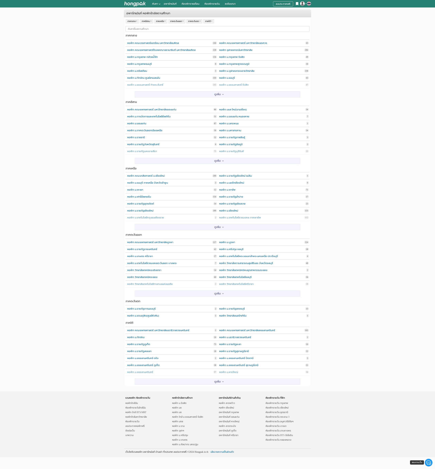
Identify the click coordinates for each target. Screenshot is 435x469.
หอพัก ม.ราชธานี (136, 137)
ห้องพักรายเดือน (190, 3)
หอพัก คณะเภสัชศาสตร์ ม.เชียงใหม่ (146, 175)
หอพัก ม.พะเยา (135, 189)
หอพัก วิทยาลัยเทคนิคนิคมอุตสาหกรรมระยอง (243, 270)
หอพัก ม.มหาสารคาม (230, 130)
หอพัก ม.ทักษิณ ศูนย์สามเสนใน (143, 77)
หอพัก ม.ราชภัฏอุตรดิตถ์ (140, 203)
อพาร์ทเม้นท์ (170, 3)
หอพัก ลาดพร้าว (227, 403)
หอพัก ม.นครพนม (229, 123)
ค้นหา (155, 3)
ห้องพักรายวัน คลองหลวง (278, 440)
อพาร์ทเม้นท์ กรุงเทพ (229, 412)
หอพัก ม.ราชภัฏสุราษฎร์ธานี (234, 351)
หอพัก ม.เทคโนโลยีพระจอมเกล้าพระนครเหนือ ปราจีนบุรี (248, 256)
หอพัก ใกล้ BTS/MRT (135, 412)
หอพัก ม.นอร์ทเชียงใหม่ (231, 182)
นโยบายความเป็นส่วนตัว (222, 452)
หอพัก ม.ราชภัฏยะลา (230, 344)
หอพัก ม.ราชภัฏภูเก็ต (138, 344)
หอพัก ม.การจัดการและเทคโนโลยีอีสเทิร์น (148, 116)
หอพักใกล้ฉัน (131, 403)
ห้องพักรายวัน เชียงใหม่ (277, 407)
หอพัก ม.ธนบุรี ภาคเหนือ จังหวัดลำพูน (147, 182)
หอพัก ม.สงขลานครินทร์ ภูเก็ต (143, 365)
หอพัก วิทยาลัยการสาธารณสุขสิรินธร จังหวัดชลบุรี (246, 263)
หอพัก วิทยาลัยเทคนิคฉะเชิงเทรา (144, 270)
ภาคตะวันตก (193, 21)
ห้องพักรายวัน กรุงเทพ (277, 403)
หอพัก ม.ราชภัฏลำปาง (231, 196)
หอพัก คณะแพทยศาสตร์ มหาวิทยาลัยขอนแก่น (151, 109)
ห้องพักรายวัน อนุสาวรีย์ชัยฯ (279, 421)
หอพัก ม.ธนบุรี (227, 77)
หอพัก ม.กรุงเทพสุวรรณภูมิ (234, 64)
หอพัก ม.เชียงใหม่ (228, 210)
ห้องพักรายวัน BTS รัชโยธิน (279, 435)
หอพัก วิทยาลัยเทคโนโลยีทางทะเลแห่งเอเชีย (150, 284)
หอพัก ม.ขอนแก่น (136, 123)
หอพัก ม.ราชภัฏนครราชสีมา (142, 151)
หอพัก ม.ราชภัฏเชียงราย (232, 203)
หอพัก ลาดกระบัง (227, 426)
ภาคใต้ (208, 21)
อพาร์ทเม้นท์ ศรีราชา (228, 435)
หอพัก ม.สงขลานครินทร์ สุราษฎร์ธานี (238, 365)
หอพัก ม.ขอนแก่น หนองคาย (234, 116)
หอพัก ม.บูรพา (227, 242)
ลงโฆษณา (230, 3)
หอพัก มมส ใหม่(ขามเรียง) (233, 109)
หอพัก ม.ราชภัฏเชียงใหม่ (140, 210)
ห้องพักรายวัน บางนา (276, 426)
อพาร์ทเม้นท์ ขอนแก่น (229, 417)
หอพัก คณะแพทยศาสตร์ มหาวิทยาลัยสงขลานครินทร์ (247, 330)
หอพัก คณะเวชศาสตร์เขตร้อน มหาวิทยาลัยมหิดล (153, 43)
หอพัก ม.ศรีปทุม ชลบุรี (231, 249)
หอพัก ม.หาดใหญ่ (228, 372)
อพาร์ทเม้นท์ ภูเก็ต (227, 430)
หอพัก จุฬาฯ (178, 430)
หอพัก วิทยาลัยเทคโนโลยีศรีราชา (236, 284)
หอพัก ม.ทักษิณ (135, 337)
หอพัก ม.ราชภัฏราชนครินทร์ (142, 249)
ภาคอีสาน (146, 21)
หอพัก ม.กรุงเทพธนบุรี (139, 64)
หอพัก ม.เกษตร (179, 440)
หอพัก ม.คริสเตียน (137, 71)
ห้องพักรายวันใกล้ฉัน (135, 407)
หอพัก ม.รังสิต (179, 403)
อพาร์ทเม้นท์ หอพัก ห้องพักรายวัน (135, 4)
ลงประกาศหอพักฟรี (135, 426)
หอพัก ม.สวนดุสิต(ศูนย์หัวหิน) (143, 315)
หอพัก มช (177, 412)
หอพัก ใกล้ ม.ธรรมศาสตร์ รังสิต (187, 417)
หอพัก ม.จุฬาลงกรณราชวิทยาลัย (236, 71)
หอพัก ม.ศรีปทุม (180, 435)
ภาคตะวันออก (176, 21)
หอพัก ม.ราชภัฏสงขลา (139, 351)
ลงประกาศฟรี (283, 4)
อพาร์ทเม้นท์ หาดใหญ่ (229, 421)
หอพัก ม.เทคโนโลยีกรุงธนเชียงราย (145, 217)
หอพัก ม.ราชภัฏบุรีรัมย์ (231, 151)
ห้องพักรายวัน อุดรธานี (277, 412)
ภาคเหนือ (160, 21)
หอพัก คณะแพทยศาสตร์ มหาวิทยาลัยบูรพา (150, 242)
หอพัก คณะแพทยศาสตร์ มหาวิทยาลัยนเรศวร (243, 43)
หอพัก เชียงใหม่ (226, 407)
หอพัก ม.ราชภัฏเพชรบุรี (232, 308)
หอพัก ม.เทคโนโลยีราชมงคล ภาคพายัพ (240, 217)
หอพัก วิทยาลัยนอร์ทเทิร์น (232, 315)
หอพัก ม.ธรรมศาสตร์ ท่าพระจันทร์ (145, 84)
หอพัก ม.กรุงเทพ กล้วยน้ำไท (142, 57)
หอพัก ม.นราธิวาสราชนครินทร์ (235, 337)
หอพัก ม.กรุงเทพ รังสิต (232, 57)
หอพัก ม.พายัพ (227, 189)
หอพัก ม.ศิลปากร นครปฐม (185, 444)
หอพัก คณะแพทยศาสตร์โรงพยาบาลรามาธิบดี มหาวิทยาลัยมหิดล (161, 50)
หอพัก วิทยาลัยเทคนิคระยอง (142, 277)
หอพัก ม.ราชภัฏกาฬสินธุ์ (232, 137)
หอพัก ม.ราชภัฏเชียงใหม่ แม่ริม (235, 175)
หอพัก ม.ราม (178, 426)
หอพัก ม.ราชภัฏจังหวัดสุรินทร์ (143, 144)
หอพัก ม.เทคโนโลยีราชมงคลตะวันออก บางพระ (152, 263)
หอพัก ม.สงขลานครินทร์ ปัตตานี (236, 358)
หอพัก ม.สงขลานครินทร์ (140, 372)
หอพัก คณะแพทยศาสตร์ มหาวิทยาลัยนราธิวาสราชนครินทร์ (158, 330)
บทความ (129, 435)
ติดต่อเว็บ (130, 430)
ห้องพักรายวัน (212, 3)
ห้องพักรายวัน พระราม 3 (277, 417)
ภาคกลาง (131, 21)
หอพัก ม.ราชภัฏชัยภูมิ (230, 144)
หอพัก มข (177, 407)
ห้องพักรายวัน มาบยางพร (278, 430)
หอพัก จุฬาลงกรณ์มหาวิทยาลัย (235, 50)
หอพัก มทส (177, 421)
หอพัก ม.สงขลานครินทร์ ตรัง (142, 358)
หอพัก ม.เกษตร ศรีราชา (140, 256)
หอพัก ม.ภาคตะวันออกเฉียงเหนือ (144, 130)
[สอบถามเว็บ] (428, 462)
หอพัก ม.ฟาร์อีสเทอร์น (139, 196)
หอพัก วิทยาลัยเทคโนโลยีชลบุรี (235, 277)
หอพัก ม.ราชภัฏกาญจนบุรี (141, 308)
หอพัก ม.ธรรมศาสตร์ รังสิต (234, 84)
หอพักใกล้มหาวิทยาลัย (136, 417)
